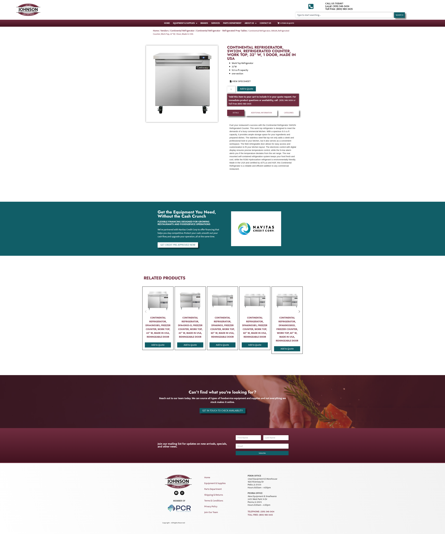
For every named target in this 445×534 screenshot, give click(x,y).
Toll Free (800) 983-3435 (240, 104)
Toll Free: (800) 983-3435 (339, 9)
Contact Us (265, 23)
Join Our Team (211, 512)
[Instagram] (182, 493)
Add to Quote (246, 89)
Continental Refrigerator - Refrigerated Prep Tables (221, 31)
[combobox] (344, 15)
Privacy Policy (210, 506)
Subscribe (262, 453)
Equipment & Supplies (184, 23)
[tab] (235, 113)
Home (167, 23)
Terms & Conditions (213, 501)
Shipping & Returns (213, 495)
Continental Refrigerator (182, 31)
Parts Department (232, 23)
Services (215, 23)
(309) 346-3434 (286, 100)
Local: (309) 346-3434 (337, 6)
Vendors (165, 31)
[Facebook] (176, 493)
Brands (204, 23)
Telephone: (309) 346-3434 (261, 512)
